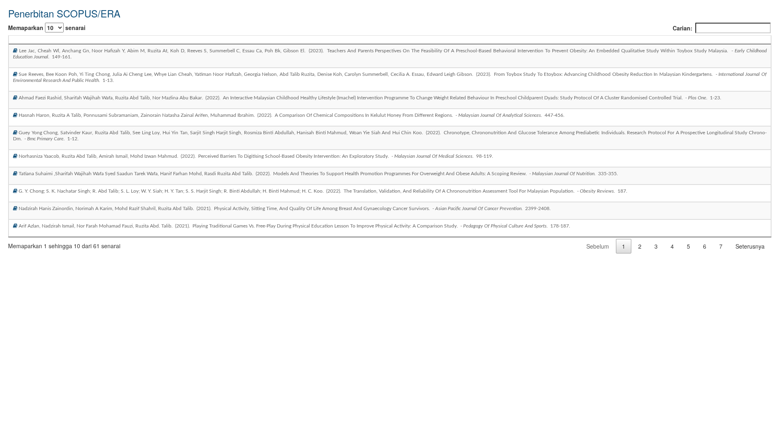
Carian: (683, 28)
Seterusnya (750, 246)
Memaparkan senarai (46, 28)
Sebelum (597, 246)
